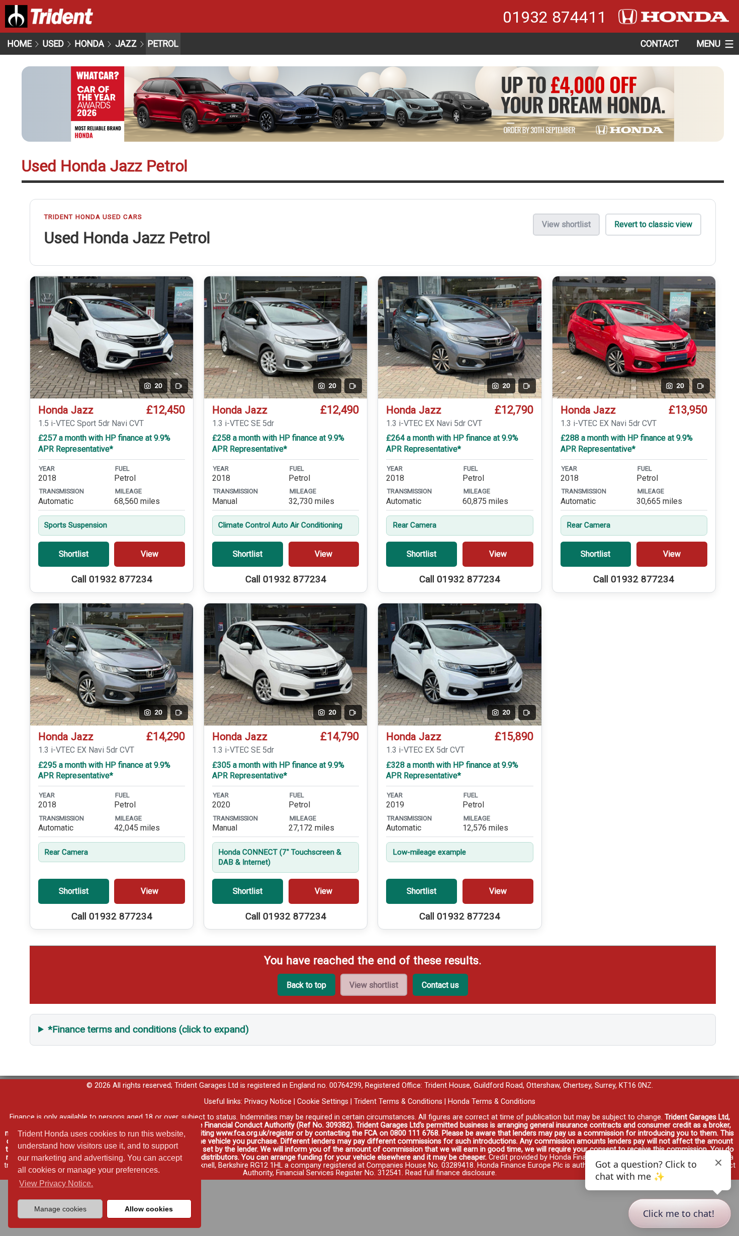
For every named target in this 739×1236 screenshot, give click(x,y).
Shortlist (73, 554)
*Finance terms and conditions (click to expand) (148, 1029)
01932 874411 (554, 17)
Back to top (306, 985)
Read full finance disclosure (450, 1173)
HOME (20, 44)
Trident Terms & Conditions (398, 1101)
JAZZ (126, 44)
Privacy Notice (268, 1101)
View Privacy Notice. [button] (56, 1183)
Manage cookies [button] (60, 1209)
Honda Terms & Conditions (491, 1101)
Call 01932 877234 (111, 579)
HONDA (89, 44)
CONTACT (659, 44)
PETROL (163, 44)
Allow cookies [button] (149, 1209)
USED (53, 44)
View (149, 554)
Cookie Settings (322, 1101)
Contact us (440, 985)
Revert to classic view (653, 224)
